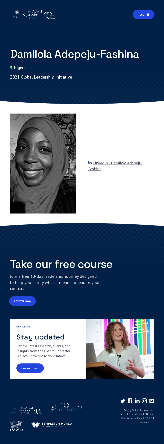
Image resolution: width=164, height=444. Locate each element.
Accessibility (127, 414)
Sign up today (30, 368)
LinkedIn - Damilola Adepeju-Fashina (115, 166)
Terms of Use (146, 410)
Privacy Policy (131, 410)
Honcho (150, 414)
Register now (22, 301)
